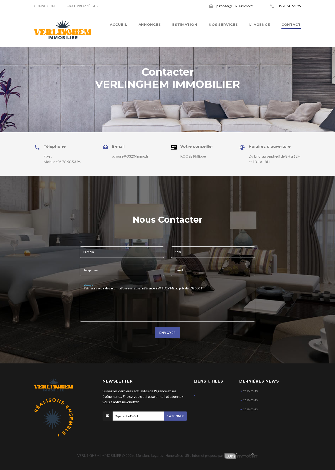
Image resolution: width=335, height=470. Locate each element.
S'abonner (175, 416)
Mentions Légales (149, 455)
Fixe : (48, 156)
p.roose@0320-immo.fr (234, 6)
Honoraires (174, 455)
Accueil (159, 108)
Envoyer (167, 333)
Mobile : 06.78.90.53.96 (62, 161)
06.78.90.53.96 (289, 6)
